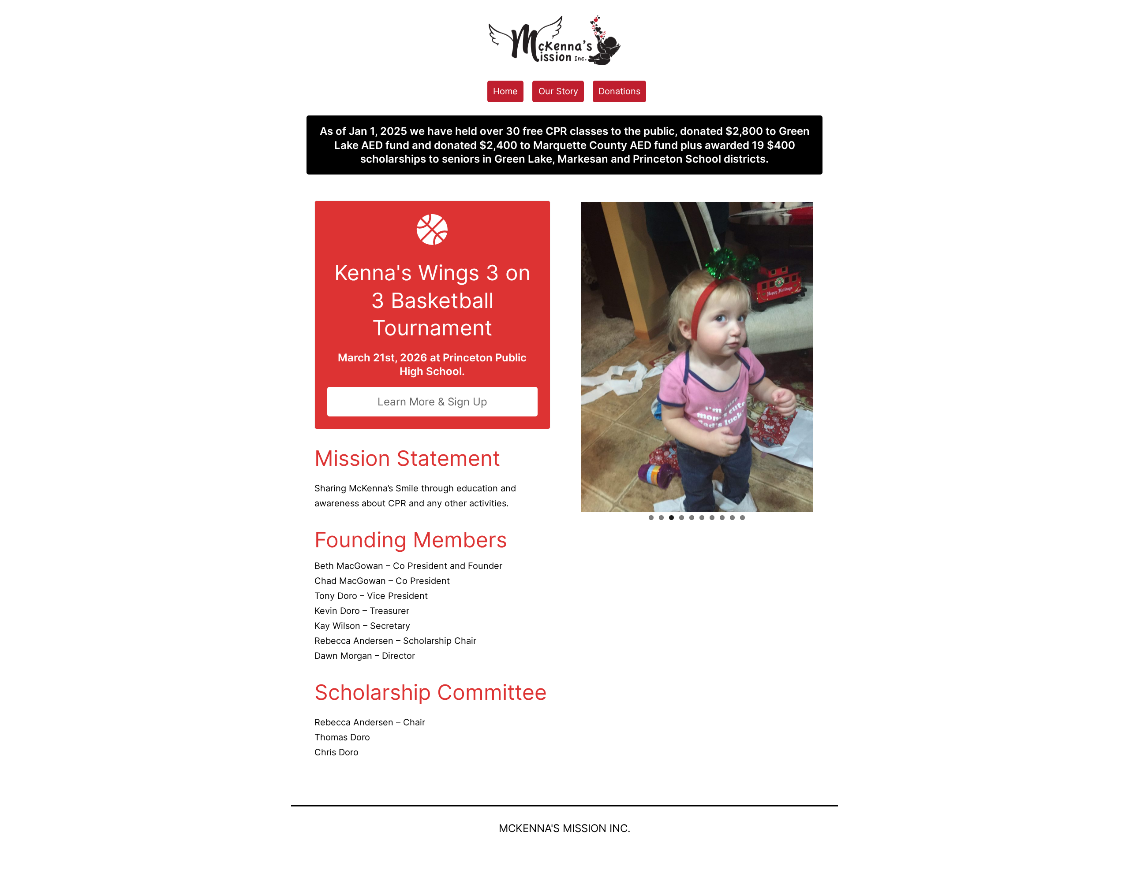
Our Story (558, 91)
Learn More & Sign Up (432, 401)
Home (505, 91)
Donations (619, 91)
